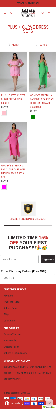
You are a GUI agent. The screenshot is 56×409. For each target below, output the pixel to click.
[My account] (42, 13)
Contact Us (9, 320)
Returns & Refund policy (15, 352)
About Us (8, 295)
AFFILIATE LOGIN (12, 379)
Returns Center (11, 308)
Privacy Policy (10, 340)
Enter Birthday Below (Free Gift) (23, 271)
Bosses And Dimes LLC (20, 393)
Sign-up (48, 259)
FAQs (6, 314)
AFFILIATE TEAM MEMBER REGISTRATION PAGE (28, 373)
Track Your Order (12, 301)
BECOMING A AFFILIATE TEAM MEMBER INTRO (27, 366)
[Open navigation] (7, 13)
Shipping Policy (11, 346)
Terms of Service (12, 334)
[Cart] (49, 13)
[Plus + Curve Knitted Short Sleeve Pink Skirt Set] (13, 72)
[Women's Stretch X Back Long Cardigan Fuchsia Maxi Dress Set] (13, 142)
